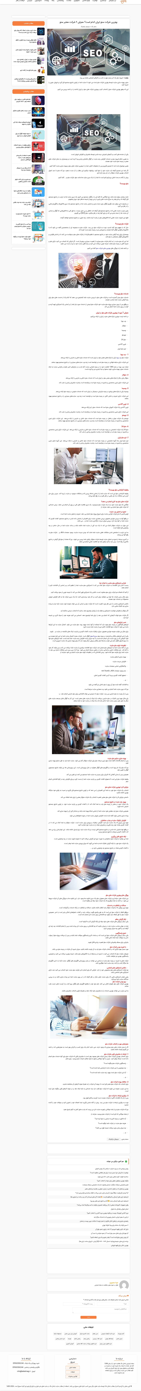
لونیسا (69, 1339)
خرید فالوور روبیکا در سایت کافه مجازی (87, 1344)
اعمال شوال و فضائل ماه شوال (119, 1209)
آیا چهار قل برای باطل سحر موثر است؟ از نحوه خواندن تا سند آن (109, 1233)
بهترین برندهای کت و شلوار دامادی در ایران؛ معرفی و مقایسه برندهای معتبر (106, 1189)
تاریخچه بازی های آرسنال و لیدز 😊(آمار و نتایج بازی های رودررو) (109, 1201)
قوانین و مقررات (72, 1376)
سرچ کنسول (93, 636)
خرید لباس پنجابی (60, 1339)
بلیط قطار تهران (109, 1339)
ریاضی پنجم (87, 1339)
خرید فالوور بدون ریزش (106, 1344)
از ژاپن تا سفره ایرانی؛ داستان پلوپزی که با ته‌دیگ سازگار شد (111, 1217)
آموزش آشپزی (70, 1344)
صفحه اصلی (72, 1367)
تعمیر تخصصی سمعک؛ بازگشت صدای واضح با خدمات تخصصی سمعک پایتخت (105, 1185)
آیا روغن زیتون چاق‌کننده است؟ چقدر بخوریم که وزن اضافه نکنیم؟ (109, 1237)
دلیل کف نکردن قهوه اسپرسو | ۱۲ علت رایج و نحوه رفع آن (111, 1229)
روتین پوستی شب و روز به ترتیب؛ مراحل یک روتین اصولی (111, 1169)
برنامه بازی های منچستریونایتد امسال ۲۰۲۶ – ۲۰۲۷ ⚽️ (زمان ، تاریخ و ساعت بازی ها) (103, 1241)
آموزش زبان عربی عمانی (71, 1334)
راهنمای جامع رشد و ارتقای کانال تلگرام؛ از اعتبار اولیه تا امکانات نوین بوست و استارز (104, 1221)
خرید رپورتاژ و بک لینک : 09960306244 (26, 1363)
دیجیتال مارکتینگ (85, 27)
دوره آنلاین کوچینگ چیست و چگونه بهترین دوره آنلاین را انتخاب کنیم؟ (107, 1213)
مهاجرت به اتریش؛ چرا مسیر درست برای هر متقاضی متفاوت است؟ (109, 1173)
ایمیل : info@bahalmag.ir (26, 1371)
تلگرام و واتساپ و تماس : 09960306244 (26, 1367)
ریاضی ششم (77, 1339)
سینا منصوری (114, 1282)
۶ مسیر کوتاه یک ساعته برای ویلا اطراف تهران (115, 1225)
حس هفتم (95, 1334)
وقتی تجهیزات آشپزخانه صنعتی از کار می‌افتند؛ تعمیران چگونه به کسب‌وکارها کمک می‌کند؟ (102, 1205)
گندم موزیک (121, 1334)
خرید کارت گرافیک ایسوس (108, 1334)
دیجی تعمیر (119, 1339)
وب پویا (118, 357)
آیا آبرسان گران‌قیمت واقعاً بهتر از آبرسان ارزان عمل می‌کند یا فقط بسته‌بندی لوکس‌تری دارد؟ (101, 1193)
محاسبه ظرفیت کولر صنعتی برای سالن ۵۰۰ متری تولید (113, 1177)
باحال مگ (93, 27)
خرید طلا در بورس (97, 1339)
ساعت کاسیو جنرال (84, 1334)
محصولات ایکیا (57, 1334)
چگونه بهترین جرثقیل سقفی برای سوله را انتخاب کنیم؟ (112, 1181)
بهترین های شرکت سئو (103, 248)
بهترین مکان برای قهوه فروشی (119, 1245)
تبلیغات (73, 1372)
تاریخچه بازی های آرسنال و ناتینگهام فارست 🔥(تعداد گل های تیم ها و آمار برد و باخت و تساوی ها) (99, 1197)
